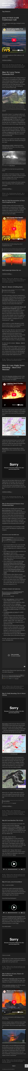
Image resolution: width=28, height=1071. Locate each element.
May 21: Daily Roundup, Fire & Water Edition (14, 694)
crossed (6, 838)
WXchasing (11, 828)
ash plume (11, 811)
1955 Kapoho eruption (7, 298)
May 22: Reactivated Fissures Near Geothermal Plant (13, 504)
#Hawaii (4, 290)
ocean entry (17, 194)
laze (8, 558)
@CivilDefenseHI (9, 539)
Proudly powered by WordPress (8, 1069)
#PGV (14, 591)
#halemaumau (17, 591)
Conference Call (13, 64)
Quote (4, 278)
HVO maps (6, 553)
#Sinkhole (15, 675)
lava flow (4, 67)
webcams (18, 604)
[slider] (13, 869)
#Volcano (7, 676)
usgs (10, 968)
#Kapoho (17, 593)
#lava (17, 592)
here (15, 23)
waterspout (21, 688)
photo (21, 577)
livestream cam (17, 378)
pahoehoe (22, 194)
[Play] (4, 869)
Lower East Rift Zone (19, 359)
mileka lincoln (12, 194)
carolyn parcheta (16, 811)
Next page (26, 1066)
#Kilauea (23, 289)
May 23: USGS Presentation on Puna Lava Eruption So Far (13, 201)
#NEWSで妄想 (20, 592)
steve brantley (21, 67)
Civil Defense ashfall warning (11, 609)
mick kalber (12, 497)
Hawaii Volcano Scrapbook (8, 4)
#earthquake (4, 592)
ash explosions (10, 599)
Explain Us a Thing (18, 278)
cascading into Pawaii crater (10, 117)
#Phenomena (4, 676)
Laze (22, 843)
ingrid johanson (15, 66)
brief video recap (13, 978)
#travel (12, 593)
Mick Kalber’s (5, 448)
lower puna (17, 688)
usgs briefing (10, 282)
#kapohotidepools (21, 591)
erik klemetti (22, 811)
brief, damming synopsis (14, 569)
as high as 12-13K (11, 132)
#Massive (10, 675)
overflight (20, 814)
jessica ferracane (21, 66)
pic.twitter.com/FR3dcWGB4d (6, 594)
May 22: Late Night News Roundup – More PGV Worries (13, 367)
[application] (14, 864)
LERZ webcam (12, 165)
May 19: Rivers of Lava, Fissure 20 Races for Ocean (12, 974)
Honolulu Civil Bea (10, 985)
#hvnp (9, 592)
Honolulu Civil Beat (12, 376)
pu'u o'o (22, 280)
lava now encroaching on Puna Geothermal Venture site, (14, 563)
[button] (14, 864)
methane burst (9, 877)
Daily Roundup (13, 193)
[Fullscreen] (24, 869)
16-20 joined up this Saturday (13, 916)
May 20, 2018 (14, 803)
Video (4, 359)
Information (19, 64)
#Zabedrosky (22, 675)
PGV (20, 497)
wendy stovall (4, 195)
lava (22, 312)
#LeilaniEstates (9, 593)
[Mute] (22, 869)
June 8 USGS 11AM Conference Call (10, 18)
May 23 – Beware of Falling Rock (12, 287)
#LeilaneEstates (11, 676)
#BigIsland (14, 593)
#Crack (13, 675)
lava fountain (14, 360)
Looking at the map (7, 119)
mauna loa (16, 67)
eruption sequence (12, 279)
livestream (19, 360)
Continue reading (7, 60)
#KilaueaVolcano (11, 537)
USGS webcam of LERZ (7, 145)
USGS (12, 320)
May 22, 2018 (12, 596)
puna (23, 814)
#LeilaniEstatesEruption (6, 537)
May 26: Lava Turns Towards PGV (11, 73)
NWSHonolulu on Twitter (11, 612)
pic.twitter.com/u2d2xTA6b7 (11, 290)
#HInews (6, 290)
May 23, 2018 (13, 292)
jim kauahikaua (14, 813)
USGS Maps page (13, 753)
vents (18, 308)
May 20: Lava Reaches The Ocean (12, 820)
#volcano (13, 592)
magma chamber (17, 280)
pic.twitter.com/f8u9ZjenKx (6, 801)
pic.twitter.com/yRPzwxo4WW (17, 676)
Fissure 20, (19, 827)
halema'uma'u (8, 66)
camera (20, 828)
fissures (3, 66)
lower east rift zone (9, 67)
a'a (23, 193)
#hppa (11, 592)
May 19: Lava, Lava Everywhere (12, 882)
